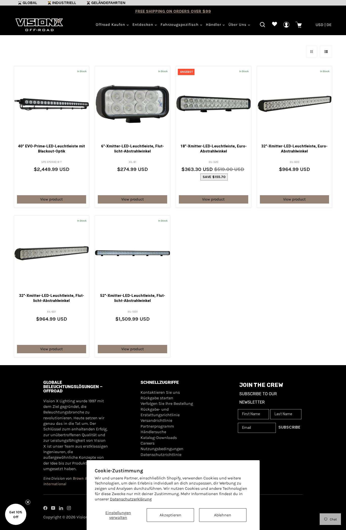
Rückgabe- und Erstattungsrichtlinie (160, 412)
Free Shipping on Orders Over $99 (173, 11)
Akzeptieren (170, 515)
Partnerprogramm (157, 426)
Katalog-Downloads (159, 437)
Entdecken (143, 24)
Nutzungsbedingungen (162, 448)
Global (30, 2)
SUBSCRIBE (289, 427)
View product (51, 199)
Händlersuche (153, 431)
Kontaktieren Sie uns (160, 392)
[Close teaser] (27, 502)
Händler (214, 24)
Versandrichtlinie (156, 420)
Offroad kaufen (111, 24)
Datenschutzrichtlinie (161, 454)
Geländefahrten (108, 2)
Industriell (64, 2)
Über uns (238, 24)
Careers (148, 443)
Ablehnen (222, 515)
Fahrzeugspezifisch (180, 24)
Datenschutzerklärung (131, 499)
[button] (15, 514)
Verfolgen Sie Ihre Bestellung (167, 403)
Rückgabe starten (157, 397)
